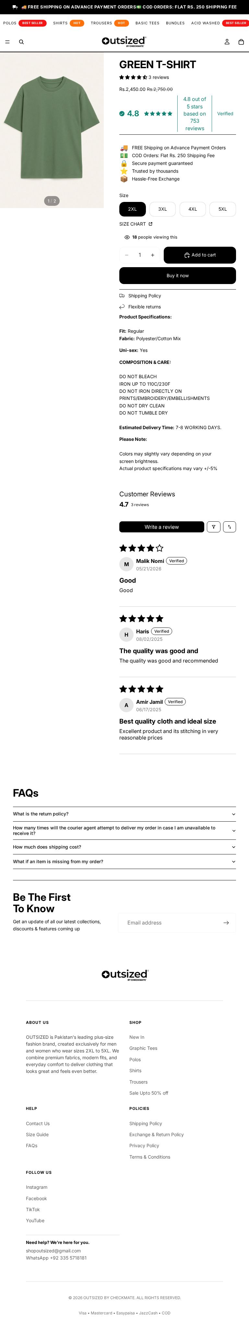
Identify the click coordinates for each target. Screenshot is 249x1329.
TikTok (33, 1209)
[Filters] (213, 526)
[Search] (21, 42)
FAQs (31, 1145)
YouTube (35, 1220)
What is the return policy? (40, 813)
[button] (133, 77)
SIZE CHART (133, 224)
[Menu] (7, 41)
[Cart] (241, 42)
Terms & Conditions (149, 1157)
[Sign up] (226, 923)
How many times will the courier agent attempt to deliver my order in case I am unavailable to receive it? (114, 830)
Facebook (36, 1198)
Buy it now (178, 275)
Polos (135, 1059)
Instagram (36, 1187)
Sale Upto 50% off (148, 1093)
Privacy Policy (144, 1145)
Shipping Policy (145, 1123)
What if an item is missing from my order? (58, 861)
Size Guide (37, 1134)
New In (136, 1037)
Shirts (135, 1070)
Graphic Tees (143, 1048)
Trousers (138, 1082)
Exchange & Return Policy (156, 1134)
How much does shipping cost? (47, 847)
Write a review (162, 527)
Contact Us (38, 1123)
